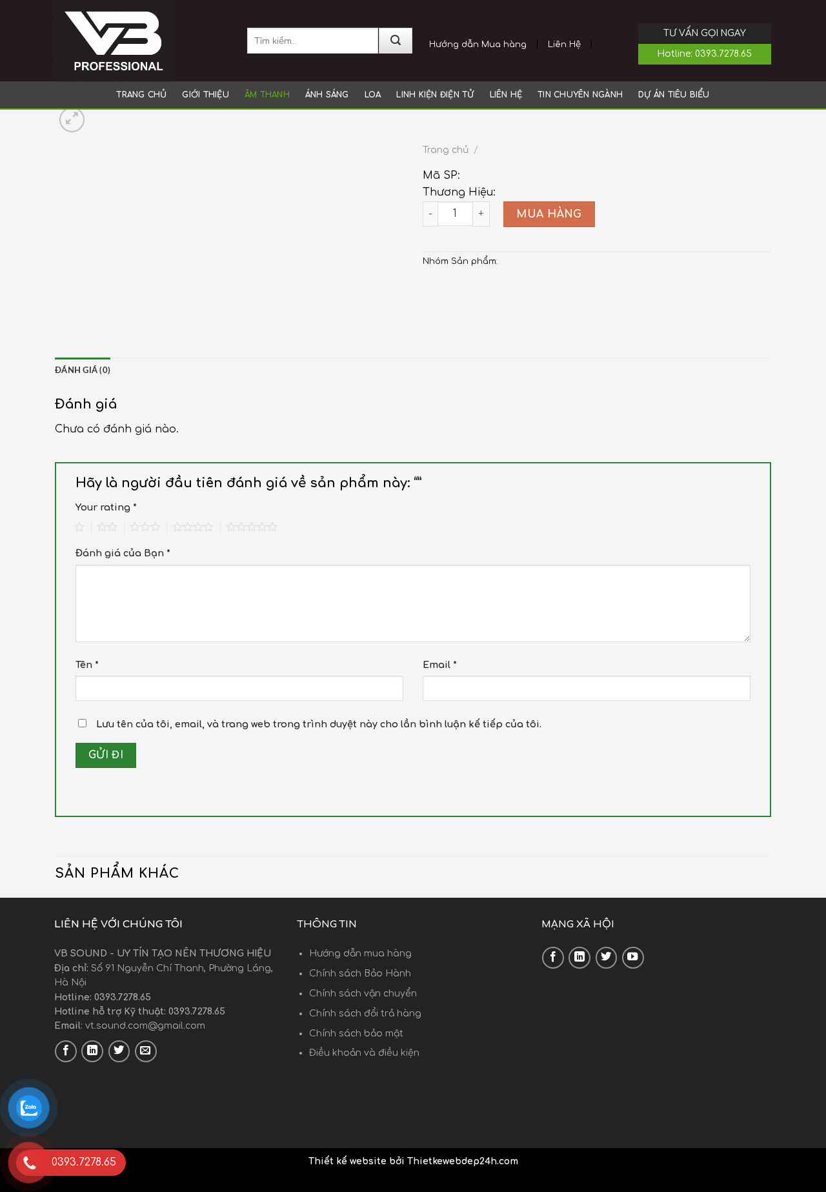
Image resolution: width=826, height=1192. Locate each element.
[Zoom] (72, 119)
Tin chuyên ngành (580, 94)
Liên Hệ (564, 44)
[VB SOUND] (141, 40)
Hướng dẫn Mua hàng (478, 44)
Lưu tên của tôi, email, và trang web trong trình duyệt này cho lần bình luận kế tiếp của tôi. (318, 724)
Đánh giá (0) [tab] (82, 370)
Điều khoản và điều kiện (364, 1053)
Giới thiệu (205, 94)
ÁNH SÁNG (327, 94)
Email (440, 665)
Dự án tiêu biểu (674, 94)
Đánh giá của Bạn (123, 553)
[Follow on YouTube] (633, 958)
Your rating (106, 507)
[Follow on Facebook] (66, 1051)
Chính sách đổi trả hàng (365, 1013)
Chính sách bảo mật (356, 1033)
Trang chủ (141, 94)
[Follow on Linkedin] (92, 1051)
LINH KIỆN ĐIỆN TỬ (435, 94)
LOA (373, 94)
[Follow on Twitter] (119, 1051)
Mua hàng (549, 214)
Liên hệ (506, 94)
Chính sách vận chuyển (363, 993)
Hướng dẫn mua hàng (360, 953)
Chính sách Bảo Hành (360, 973)
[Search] (395, 41)
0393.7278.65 (723, 54)
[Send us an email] (146, 1051)
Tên (87, 665)
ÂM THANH (267, 94)
